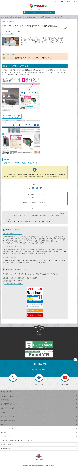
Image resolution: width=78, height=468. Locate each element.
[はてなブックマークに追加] (36, 187)
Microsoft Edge (9, 34)
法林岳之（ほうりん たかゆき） (12, 234)
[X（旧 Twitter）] (55, 1)
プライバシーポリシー (7, 428)
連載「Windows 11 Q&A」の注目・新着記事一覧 (20, 163)
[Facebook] (58, 1)
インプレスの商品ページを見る (13, 284)
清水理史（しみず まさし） (11, 257)
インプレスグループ (7, 436)
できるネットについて (71, 1)
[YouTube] (62, 1)
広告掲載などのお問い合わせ (9, 420)
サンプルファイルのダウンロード (11, 408)
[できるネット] (1, 17)
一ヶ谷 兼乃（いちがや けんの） (12, 247)
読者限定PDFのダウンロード (9, 404)
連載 (6, 17)
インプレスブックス (7, 444)
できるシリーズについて (8, 396)
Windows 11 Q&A (15, 17)
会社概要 (3, 432)
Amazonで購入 (34, 310)
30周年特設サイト (6, 400)
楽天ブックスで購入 (35, 315)
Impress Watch (5, 448)
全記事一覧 (4, 424)
